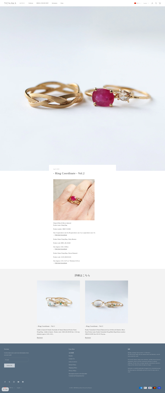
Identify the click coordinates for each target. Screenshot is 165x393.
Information (54, 3)
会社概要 (71, 353)
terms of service (73, 361)
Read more (40, 337)
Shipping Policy (73, 367)
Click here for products (61, 235)
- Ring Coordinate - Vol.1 (46, 326)
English (145, 3)
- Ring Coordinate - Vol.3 (94, 326)
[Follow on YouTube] (18, 382)
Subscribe (9, 365)
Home (62, 3)
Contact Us (72, 358)
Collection (30, 3)
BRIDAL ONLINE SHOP (42, 3)
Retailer (71, 356)
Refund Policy (72, 364)
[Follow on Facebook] (5, 382)
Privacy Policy (72, 370)
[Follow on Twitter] (9, 382)
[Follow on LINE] (23, 382)
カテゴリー (22, 3)
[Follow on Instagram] (14, 382)
